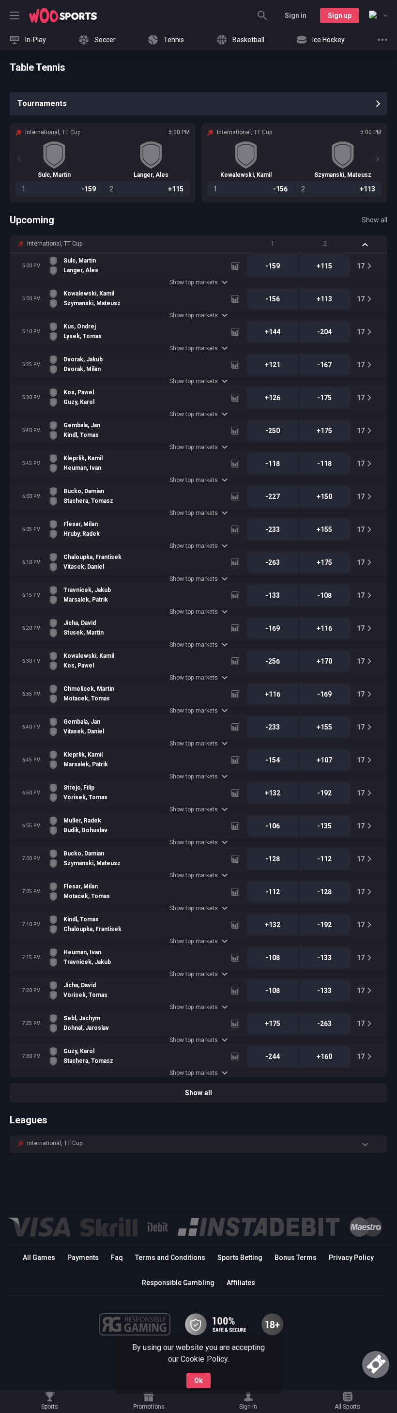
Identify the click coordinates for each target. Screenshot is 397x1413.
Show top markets (193, 282)
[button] (198, 244)
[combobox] (378, 15)
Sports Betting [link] (239, 1257)
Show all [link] (374, 220)
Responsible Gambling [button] (178, 1283)
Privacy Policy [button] (351, 1257)
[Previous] (19, 159)
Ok (198, 1380)
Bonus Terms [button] (296, 1257)
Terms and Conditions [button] (170, 1257)
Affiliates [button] (241, 1283)
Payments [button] (83, 1257)
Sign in (295, 15)
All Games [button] (39, 1257)
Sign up (339, 15)
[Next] (377, 159)
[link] (63, 15)
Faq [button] (117, 1257)
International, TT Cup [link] (54, 243)
